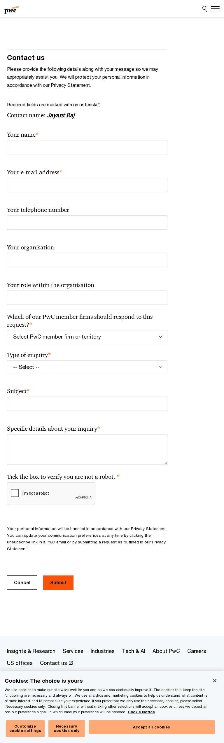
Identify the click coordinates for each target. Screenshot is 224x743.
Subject (18, 391)
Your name (23, 135)
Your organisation (30, 247)
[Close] (214, 680)
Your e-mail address (34, 172)
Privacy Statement (148, 528)
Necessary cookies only (66, 728)
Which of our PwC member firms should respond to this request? (80, 321)
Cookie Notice (141, 712)
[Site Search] (204, 9)
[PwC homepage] (11, 8)
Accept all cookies (151, 727)
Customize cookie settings (25, 728)
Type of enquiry (29, 355)
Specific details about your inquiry (53, 429)
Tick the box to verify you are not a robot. (63, 477)
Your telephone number (38, 210)
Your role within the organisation (50, 285)
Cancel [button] (22, 582)
